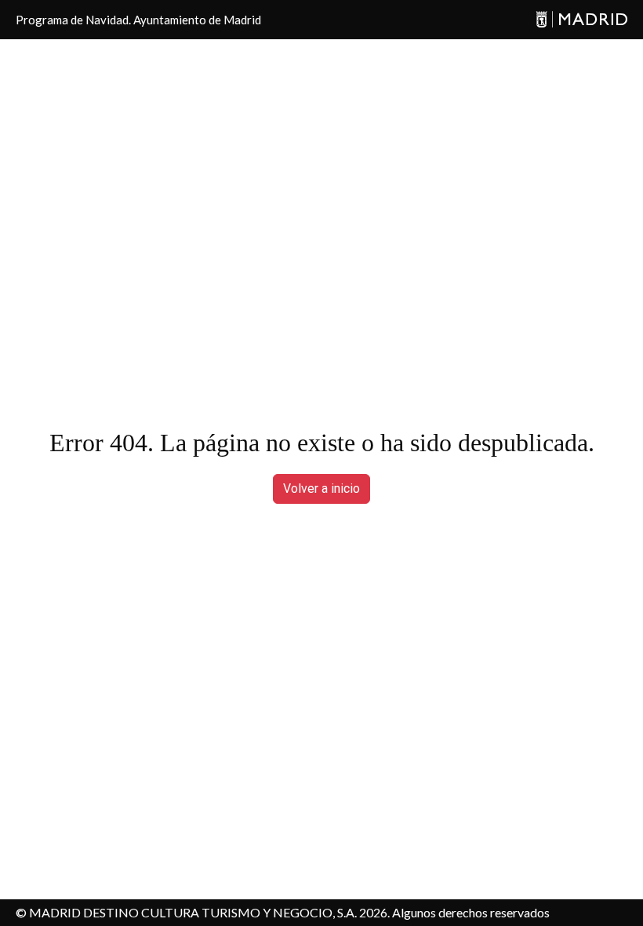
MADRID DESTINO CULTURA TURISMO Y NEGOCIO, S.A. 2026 (208, 912)
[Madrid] (581, 20)
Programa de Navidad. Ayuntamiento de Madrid (138, 19)
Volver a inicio (321, 488)
